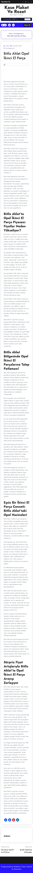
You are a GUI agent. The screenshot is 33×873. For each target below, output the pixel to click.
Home (10, 33)
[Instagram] (31, 2)
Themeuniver (17, 869)
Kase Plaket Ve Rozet (16, 9)
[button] (5, 2)
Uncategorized (18, 33)
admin (7, 836)
